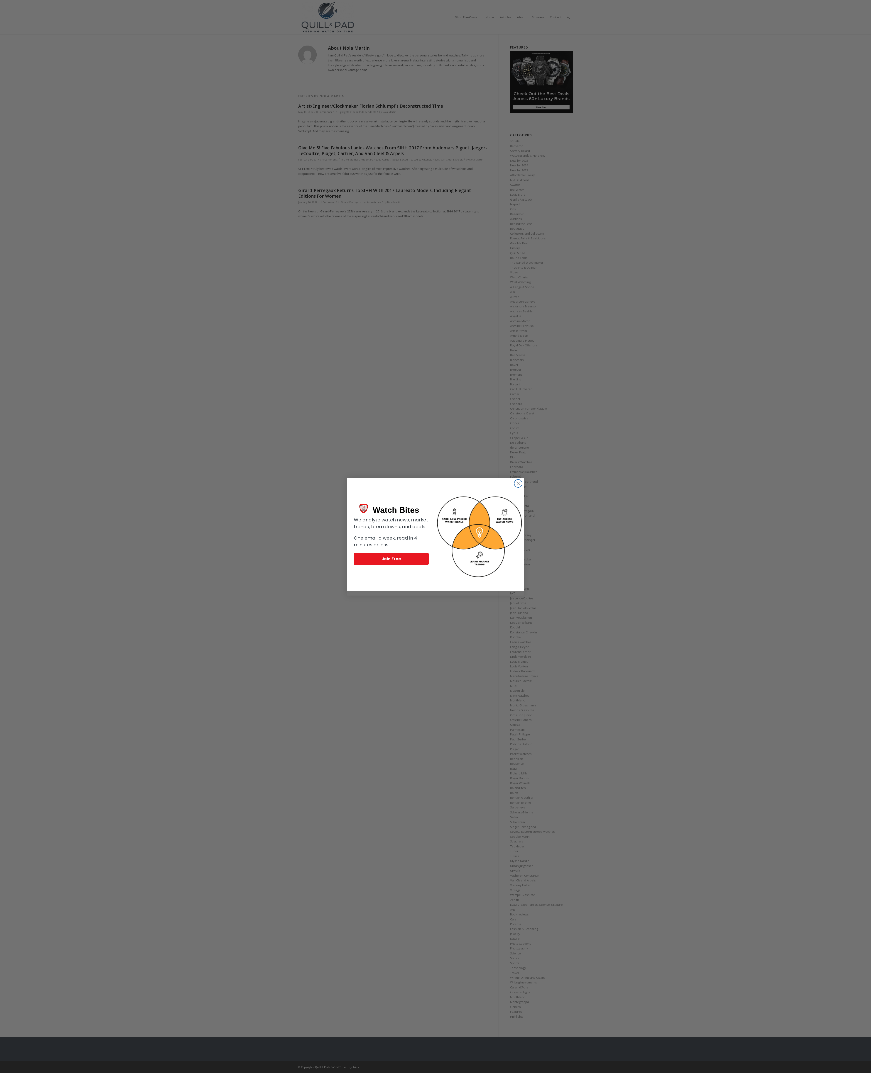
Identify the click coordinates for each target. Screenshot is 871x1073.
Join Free (391, 559)
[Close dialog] (518, 483)
